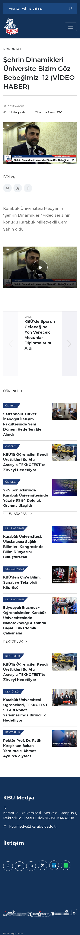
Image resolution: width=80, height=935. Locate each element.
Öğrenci (11, 391)
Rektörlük (13, 641)
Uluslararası (16, 514)
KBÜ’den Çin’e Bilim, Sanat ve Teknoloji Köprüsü (22, 582)
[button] (69, 343)
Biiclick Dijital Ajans (13, 933)
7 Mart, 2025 (15, 105)
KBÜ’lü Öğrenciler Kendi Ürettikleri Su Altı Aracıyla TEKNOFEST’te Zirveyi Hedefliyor (25, 462)
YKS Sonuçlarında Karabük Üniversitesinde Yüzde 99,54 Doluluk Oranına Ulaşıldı (25, 498)
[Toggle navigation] (71, 26)
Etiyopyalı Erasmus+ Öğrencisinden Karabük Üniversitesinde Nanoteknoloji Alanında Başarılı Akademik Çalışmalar (25, 620)
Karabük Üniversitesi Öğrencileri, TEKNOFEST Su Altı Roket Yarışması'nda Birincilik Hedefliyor (25, 710)
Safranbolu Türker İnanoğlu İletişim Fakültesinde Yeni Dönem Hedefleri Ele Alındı (22, 424)
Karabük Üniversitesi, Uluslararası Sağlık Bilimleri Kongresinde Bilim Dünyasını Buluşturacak (23, 547)
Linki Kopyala (16, 112)
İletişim (13, 843)
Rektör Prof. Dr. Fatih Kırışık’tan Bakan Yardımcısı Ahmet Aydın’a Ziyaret (22, 748)
